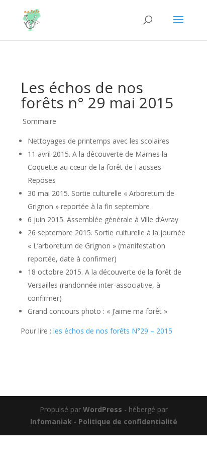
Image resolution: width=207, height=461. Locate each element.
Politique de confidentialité (127, 421)
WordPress (102, 409)
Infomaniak (51, 421)
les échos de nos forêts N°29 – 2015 (112, 331)
